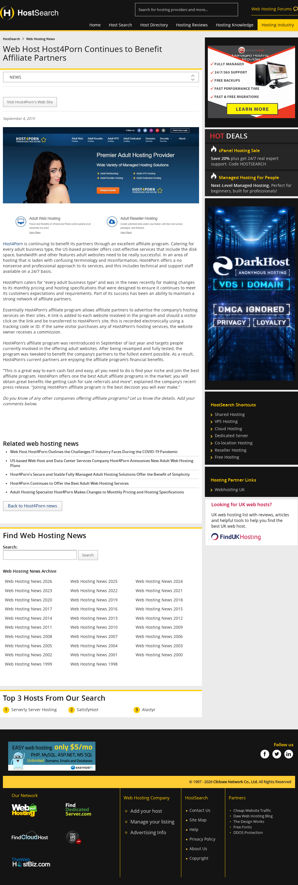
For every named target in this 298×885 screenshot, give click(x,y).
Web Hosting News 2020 (28, 600)
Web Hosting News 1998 (94, 664)
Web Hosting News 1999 (28, 664)
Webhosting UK (230, 489)
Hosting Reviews (192, 25)
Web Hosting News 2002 (28, 654)
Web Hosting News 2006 (159, 636)
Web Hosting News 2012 (159, 618)
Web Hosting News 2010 (94, 627)
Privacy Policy (202, 839)
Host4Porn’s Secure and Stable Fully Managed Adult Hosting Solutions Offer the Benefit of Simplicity (100, 474)
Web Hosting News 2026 (28, 581)
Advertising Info (148, 832)
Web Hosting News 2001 (94, 654)
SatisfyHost (87, 709)
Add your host (146, 811)
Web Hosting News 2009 (159, 627)
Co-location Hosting (234, 443)
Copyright (198, 858)
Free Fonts (242, 827)
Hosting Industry (278, 25)
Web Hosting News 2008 (28, 636)
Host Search (120, 25)
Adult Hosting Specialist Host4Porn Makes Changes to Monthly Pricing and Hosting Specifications (97, 492)
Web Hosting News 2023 (28, 590)
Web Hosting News (40, 38)
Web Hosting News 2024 (159, 581)
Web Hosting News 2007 (94, 636)
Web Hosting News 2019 (94, 600)
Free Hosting (227, 457)
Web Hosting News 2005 (28, 645)
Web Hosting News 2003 (159, 645)
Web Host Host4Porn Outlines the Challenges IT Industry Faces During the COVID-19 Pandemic (94, 451)
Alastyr (148, 709)
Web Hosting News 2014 (28, 618)
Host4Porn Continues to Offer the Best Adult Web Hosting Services (69, 483)
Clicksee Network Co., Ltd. (235, 781)
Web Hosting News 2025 (94, 581)
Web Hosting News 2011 (28, 627)
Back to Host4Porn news (32, 506)
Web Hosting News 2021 (159, 590)
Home (95, 25)
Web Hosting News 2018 (159, 600)
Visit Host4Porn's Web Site (30, 102)
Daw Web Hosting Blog (253, 816)
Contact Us (199, 810)
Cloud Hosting (228, 428)
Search (88, 555)
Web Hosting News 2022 (94, 590)
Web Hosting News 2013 (94, 618)
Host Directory (154, 25)
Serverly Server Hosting (34, 709)
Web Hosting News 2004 (94, 645)
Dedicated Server (231, 435)
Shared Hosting (230, 414)
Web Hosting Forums (271, 9)
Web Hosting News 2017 (28, 609)
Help (193, 829)
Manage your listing (152, 821)
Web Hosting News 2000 (159, 654)
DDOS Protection (248, 832)
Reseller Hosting (230, 450)
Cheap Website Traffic (252, 810)
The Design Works (248, 821)
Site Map (198, 820)
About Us (198, 848)
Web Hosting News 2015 (159, 609)
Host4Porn (13, 243)
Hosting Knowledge (234, 25)
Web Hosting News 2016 (94, 609)
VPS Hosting (226, 421)
